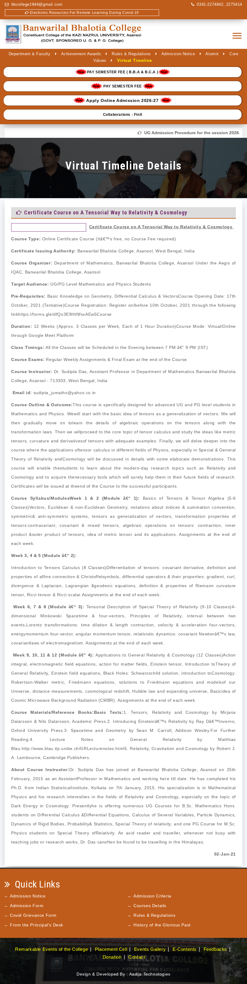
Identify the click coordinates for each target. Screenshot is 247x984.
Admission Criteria (152, 896)
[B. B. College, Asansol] (74, 35)
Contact (136, 957)
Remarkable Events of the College (51, 949)
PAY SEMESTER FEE (122, 86)
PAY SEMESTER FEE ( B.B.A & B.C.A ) (122, 72)
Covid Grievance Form (33, 915)
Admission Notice (178, 54)
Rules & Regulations (131, 54)
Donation (112, 957)
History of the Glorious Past (162, 924)
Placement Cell (111, 949)
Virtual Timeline (134, 60)
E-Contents (185, 949)
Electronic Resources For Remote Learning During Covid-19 (84, 13)
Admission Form (26, 905)
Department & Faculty (30, 54)
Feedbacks (215, 949)
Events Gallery (150, 949)
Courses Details (149, 905)
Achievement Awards (81, 54)
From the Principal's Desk (36, 924)
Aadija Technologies (149, 974)
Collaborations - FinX (122, 114)
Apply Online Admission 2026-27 (122, 100)
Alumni (212, 54)
